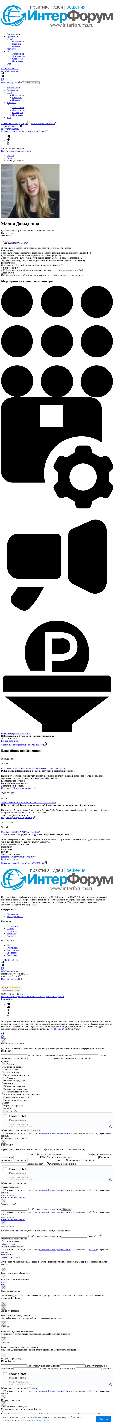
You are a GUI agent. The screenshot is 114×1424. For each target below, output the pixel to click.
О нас (9, 39)
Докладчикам (18, 56)
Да (2, 1282)
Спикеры (11, 158)
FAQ (9, 51)
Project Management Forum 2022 (16, 733)
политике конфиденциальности (33, 1420)
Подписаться (34, 1130)
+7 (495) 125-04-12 (9, 68)
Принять (103, 1419)
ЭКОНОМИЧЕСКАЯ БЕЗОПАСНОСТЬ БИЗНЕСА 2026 (28, 802)
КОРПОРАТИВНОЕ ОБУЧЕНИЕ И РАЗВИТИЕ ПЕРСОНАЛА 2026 (34, 768)
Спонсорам (17, 59)
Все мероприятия (15, 916)
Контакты (11, 49)
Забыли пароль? (8, 1244)
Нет (3, 1284)
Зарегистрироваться (10, 1257)
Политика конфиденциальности (16, 151)
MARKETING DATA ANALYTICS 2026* (20, 832)
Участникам (18, 54)
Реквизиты (12, 931)
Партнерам (17, 61)
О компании (18, 41)
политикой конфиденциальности (54, 1133)
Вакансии (17, 44)
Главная (10, 155)
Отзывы (16, 46)
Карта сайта (6, 999)
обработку (93, 1133)
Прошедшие (12, 36)
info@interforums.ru (10, 71)
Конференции (13, 87)
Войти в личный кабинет (13, 1197)
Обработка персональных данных (48, 996)
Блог (9, 64)
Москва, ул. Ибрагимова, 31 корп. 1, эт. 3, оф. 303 (24, 131)
